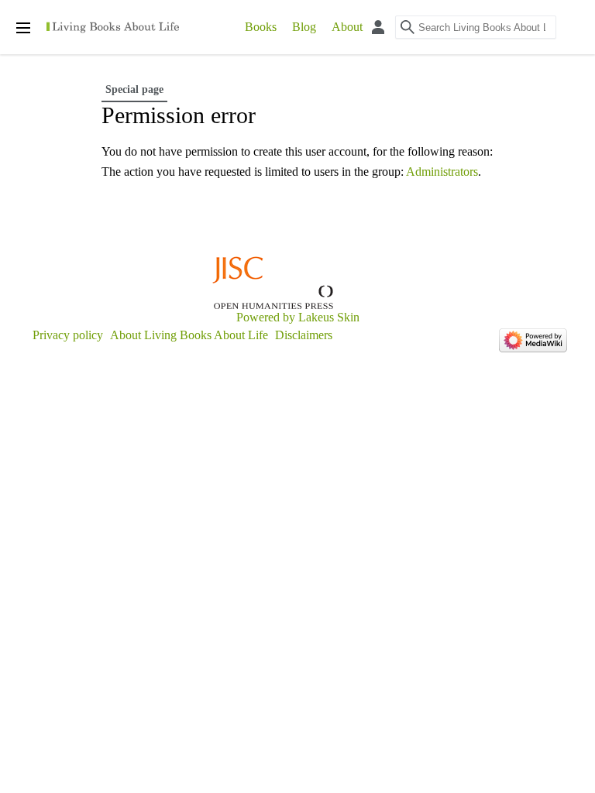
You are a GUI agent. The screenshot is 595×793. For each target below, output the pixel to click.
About (347, 26)
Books (261, 26)
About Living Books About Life (189, 335)
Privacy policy (68, 335)
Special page (134, 89)
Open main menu (23, 28)
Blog (304, 26)
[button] (585, 32)
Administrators (442, 171)
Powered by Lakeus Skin (297, 317)
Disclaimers (303, 335)
